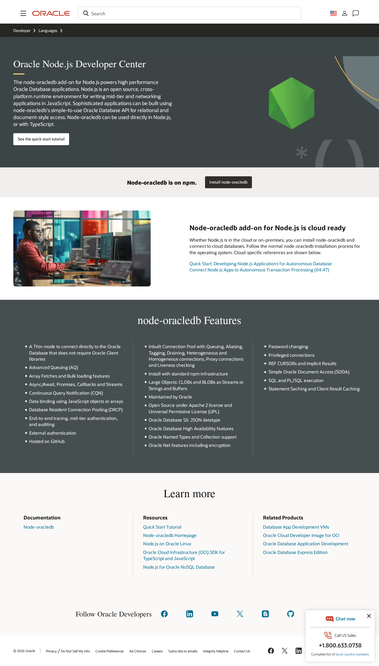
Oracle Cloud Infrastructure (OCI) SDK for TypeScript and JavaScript (184, 555)
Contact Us (242, 651)
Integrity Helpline (215, 651)
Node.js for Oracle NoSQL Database (179, 567)
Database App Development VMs (296, 527)
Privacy (51, 651)
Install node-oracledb (228, 182)
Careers (157, 651)
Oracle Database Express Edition (295, 552)
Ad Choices (137, 651)
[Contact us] (355, 13)
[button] (23, 13)
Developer (22, 30)
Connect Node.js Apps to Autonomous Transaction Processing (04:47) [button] (259, 270)
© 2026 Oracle (24, 650)
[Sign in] (344, 13)
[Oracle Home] (51, 13)
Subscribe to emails (183, 651)
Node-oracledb (39, 527)
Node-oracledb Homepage (170, 535)
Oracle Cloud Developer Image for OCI (301, 535)
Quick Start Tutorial (162, 527)
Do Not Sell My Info (75, 651)
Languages (48, 30)
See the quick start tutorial (41, 139)
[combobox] (189, 13)
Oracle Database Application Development (305, 543)
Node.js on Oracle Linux (167, 543)
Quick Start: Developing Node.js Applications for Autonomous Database (261, 263)
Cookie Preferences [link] (109, 651)
